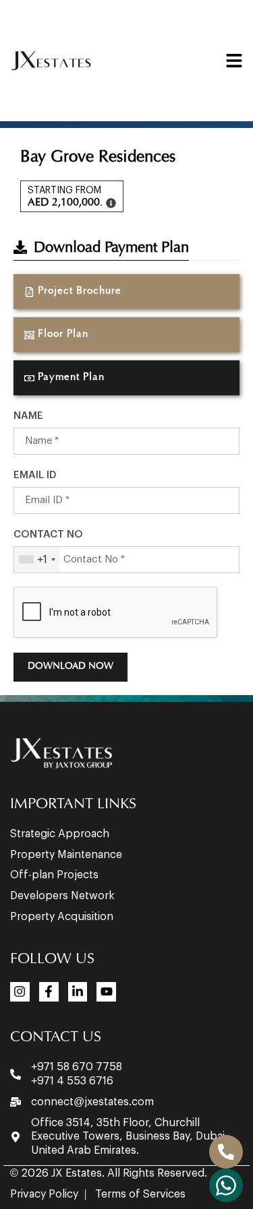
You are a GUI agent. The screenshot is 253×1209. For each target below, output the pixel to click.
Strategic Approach (59, 833)
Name (28, 416)
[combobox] (36, 560)
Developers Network (62, 895)
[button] (126, 377)
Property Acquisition (61, 916)
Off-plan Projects (54, 875)
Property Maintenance (66, 854)
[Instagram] (20, 992)
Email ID (35, 475)
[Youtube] (106, 992)
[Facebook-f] (49, 992)
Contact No (48, 534)
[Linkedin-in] (78, 992)
